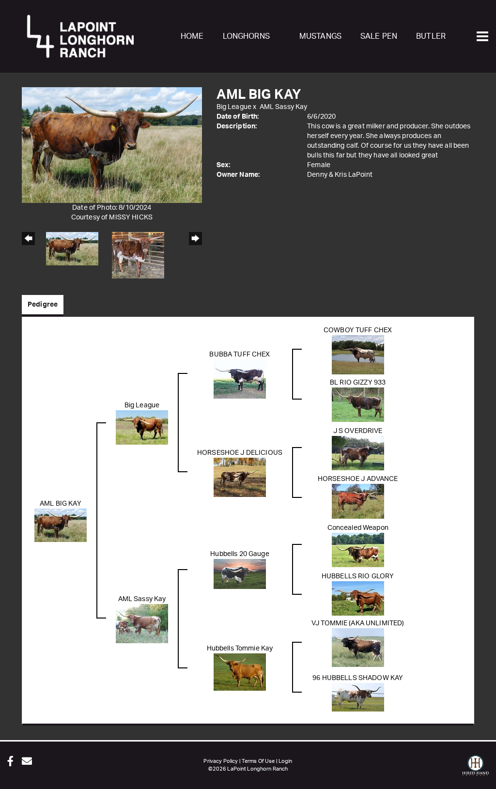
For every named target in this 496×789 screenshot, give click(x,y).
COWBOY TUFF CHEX (358, 330)
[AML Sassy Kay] (142, 623)
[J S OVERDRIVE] (358, 452)
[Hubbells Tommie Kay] (240, 671)
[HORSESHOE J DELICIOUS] (240, 477)
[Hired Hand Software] (475, 769)
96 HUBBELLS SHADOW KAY (357, 678)
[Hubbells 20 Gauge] (240, 574)
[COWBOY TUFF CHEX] (358, 354)
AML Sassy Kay (284, 107)
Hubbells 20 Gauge (239, 554)
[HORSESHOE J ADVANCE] (358, 501)
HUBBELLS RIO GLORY (358, 576)
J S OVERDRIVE (358, 431)
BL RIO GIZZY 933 (358, 382)
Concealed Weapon (357, 528)
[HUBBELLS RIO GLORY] (358, 598)
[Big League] (142, 427)
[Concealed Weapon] (358, 549)
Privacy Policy (220, 761)
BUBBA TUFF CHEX (239, 354)
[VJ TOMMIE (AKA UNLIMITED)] (358, 647)
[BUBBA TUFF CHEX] (240, 378)
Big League (234, 107)
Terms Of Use (258, 761)
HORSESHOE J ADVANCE (358, 479)
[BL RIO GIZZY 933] (358, 404)
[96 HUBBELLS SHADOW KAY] (358, 697)
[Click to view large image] (112, 144)
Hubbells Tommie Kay (240, 648)
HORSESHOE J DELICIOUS (239, 452)
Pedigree (43, 304)
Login (286, 761)
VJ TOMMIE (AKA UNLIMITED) (357, 623)
